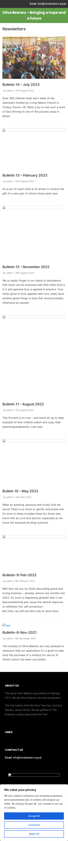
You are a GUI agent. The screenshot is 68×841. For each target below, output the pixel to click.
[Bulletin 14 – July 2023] (34, 77)
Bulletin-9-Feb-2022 (19, 575)
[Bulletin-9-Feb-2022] (34, 537)
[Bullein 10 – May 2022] (34, 441)
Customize (34, 824)
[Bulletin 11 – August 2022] (34, 317)
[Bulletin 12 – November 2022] (32, 208)
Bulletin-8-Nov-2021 (19, 632)
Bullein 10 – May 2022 (20, 491)
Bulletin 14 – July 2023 (21, 84)
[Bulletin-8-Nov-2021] (6, 625)
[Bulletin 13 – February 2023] (34, 130)
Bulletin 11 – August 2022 (23, 404)
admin (9, 90)
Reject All (34, 833)
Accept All (34, 816)
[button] (32, 740)
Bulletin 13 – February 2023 (24, 175)
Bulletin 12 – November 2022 (26, 267)
